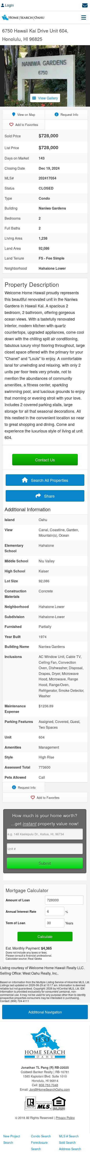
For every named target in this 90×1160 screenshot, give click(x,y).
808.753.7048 (48, 1085)
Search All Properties (49, 480)
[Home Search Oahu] (45, 1043)
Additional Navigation (45, 1012)
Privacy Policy (65, 1117)
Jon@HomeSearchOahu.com (49, 1089)
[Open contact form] (85, 4)
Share (49, 496)
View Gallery (48, 97)
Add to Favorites (26, 124)
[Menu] (83, 17)
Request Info (69, 114)
